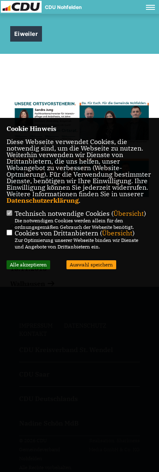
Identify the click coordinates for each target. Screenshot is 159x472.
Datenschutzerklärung (43, 200)
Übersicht (128, 213)
